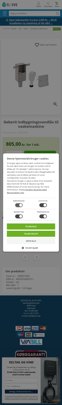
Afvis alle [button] (31, 241)
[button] (31, 249)
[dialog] (31, 202)
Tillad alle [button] (31, 226)
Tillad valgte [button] (31, 233)
